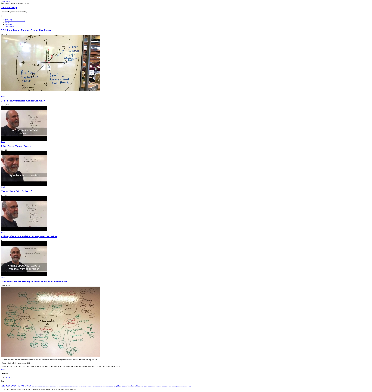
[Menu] (1, 16)
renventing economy (176, 386)
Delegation (61, 386)
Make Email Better (124, 386)
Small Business (9, 26)
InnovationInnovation (90, 386)
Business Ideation (36, 386)
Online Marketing (137, 386)
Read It (3, 96)
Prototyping (158, 386)
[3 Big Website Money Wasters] (24, 185)
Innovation (82, 386)
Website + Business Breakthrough (15, 21)
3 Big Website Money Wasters (16, 146)
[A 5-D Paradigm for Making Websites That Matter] (50, 90)
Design (7, 22)
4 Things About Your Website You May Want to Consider (29, 236)
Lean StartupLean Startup (111, 386)
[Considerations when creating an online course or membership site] (50, 356)
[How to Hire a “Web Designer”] (24, 230)
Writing (189, 386)
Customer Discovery (54, 386)
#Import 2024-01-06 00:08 (16, 385)
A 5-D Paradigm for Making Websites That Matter (26, 30)
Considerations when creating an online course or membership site (34, 281)
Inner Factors (75, 386)
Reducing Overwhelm (166, 386)
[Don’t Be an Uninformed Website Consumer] (24, 140)
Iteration (97, 386)
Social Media (184, 386)
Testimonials (8, 24)
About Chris (8, 19)
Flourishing (8, 377)
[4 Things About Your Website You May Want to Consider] (24, 276)
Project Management (149, 386)
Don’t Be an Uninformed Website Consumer (23, 100)
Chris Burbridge (9, 7)
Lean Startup (102, 386)
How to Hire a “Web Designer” (16, 191)
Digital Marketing (68, 386)
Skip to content (5, 1)
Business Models (44, 386)
